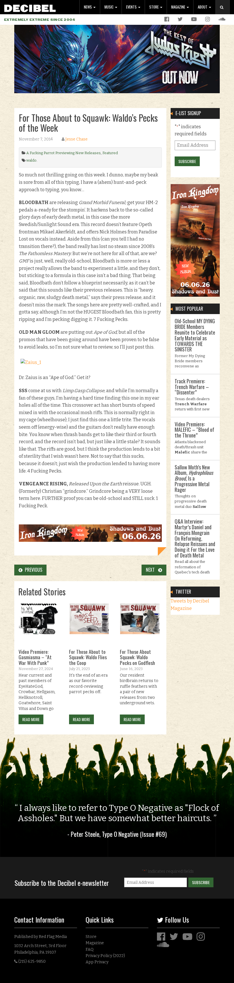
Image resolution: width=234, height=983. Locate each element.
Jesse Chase (76, 139)
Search (225, 13)
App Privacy (97, 962)
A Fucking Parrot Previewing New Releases (63, 153)
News (88, 7)
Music (109, 7)
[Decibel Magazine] (30, 7)
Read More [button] (31, 719)
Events (132, 7)
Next (152, 569)
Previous (32, 569)
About (203, 7)
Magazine (178, 7)
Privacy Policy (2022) (105, 955)
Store (154, 7)
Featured (110, 153)
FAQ (90, 949)
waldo (31, 160)
